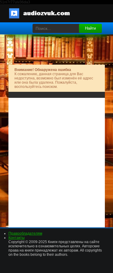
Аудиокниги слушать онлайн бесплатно (43, 13)
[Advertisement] (56, 160)
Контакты (16, 238)
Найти (90, 28)
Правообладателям (25, 233)
